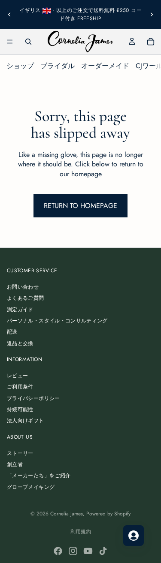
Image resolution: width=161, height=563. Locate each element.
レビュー (17, 375)
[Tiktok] (103, 551)
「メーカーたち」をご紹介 (38, 476)
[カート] (150, 41)
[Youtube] (88, 551)
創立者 (15, 464)
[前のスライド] (9, 14)
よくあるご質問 (25, 298)
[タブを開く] (133, 535)
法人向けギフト (25, 421)
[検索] (28, 41)
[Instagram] (73, 551)
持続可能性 (20, 409)
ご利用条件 (20, 387)
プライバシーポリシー (33, 398)
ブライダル (57, 66)
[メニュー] (10, 41)
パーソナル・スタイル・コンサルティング (57, 321)
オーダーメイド (105, 66)
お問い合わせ (23, 287)
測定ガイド (20, 309)
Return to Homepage (80, 206)
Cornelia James (66, 514)
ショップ (20, 66)
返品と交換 (20, 343)
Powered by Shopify (108, 514)
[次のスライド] (151, 14)
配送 (12, 332)
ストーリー (20, 453)
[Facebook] (58, 551)
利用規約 (80, 532)
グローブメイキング (31, 487)
